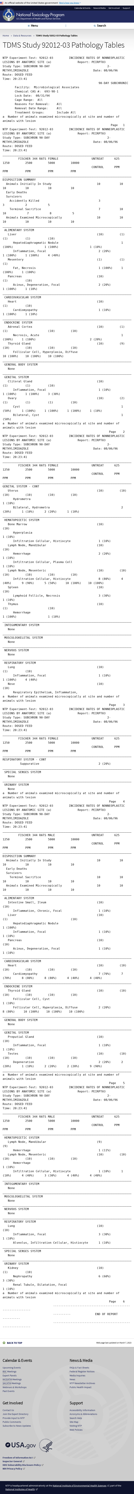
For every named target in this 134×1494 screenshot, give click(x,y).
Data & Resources (22, 35)
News (72, 1379)
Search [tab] (101, 25)
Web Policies (76, 1429)
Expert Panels (10, 1375)
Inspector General (12, 1461)
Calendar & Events (82, 8)
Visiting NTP (76, 1425)
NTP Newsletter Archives (82, 1383)
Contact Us (8, 1410)
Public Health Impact (80, 1387)
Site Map (74, 1421)
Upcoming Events (12, 1367)
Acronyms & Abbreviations (83, 1414)
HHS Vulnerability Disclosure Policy (22, 1465)
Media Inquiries (77, 1375)
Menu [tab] (34, 25)
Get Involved (114, 8)
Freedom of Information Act (18, 1457)
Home (6, 35)
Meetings (9, 1371)
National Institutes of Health (20, 1489)
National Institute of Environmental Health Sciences (79, 1485)
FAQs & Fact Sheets (79, 1367)
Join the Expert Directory (15, 1414)
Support (126, 8)
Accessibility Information (82, 1410)
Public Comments (12, 1421)
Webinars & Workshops (15, 1387)
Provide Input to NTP (14, 1418)
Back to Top (14, 1342)
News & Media (99, 8)
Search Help (76, 1418)
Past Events (8, 1391)
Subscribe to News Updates (17, 1425)
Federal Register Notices (82, 1371)
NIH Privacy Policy (12, 1468)
